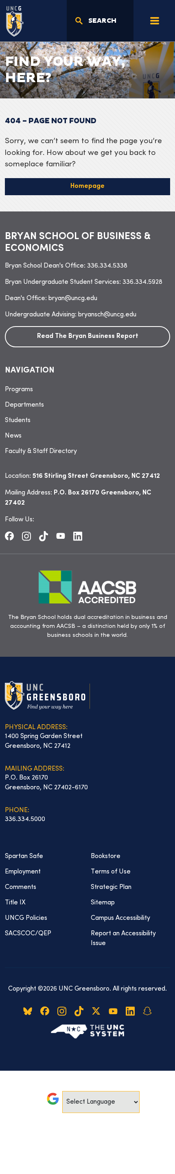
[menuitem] (87, 389)
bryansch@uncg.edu (107, 314)
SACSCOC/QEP (28, 933)
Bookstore (105, 856)
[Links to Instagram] (26, 536)
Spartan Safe (24, 856)
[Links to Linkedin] (77, 536)
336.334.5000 (25, 819)
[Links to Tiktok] (43, 536)
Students (18, 420)
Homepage (87, 186)
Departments (24, 405)
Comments (20, 887)
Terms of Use (111, 872)
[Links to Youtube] (60, 536)
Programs (19, 389)
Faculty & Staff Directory (41, 451)
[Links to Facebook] (9, 536)
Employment (23, 872)
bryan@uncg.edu (72, 298)
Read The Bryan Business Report (87, 336)
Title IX (15, 903)
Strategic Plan (111, 887)
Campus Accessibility (120, 918)
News (13, 436)
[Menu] (154, 20)
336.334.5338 (107, 266)
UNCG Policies (26, 918)
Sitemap (103, 903)
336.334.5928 (142, 282)
